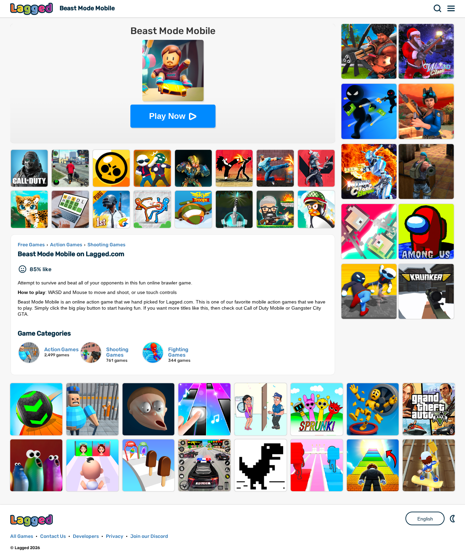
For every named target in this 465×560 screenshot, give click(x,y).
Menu (451, 8)
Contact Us (53, 536)
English (425, 519)
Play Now (167, 116)
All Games (21, 536)
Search (438, 8)
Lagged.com (32, 520)
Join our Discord (149, 536)
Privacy (114, 536)
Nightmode (453, 518)
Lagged (32, 8)
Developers (86, 536)
